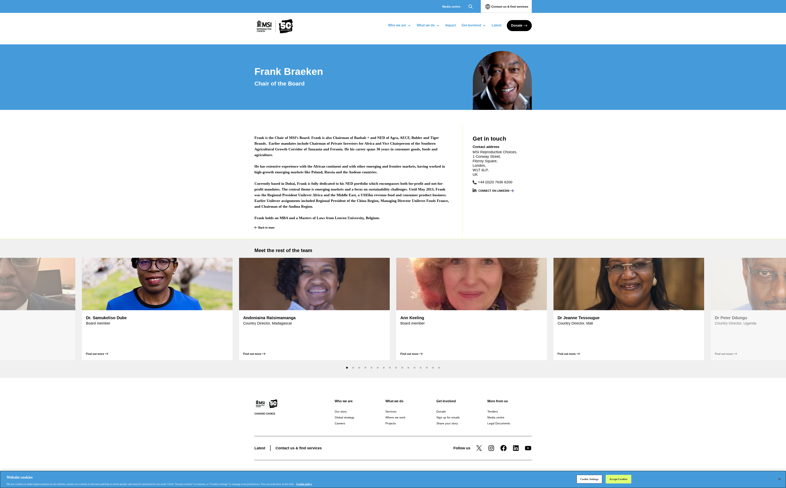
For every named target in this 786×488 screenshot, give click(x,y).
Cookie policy (304, 483)
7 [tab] (384, 368)
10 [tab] (402, 368)
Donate (516, 25)
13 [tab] (421, 368)
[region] (393, 479)
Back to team (266, 227)
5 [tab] (371, 368)
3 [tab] (359, 368)
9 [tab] (396, 368)
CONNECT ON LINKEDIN (494, 190)
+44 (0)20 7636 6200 (495, 182)
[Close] (779, 478)
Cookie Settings (589, 478)
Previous (338, 368)
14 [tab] (427, 368)
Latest (259, 448)
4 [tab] (365, 368)
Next (448, 368)
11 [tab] (408, 368)
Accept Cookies (618, 478)
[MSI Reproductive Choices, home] (274, 26)
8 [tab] (390, 368)
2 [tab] (353, 368)
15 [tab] (433, 368)
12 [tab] (414, 368)
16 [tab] (439, 368)
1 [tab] (347, 368)
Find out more (95, 353)
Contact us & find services (509, 6)
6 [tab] (378, 368)
